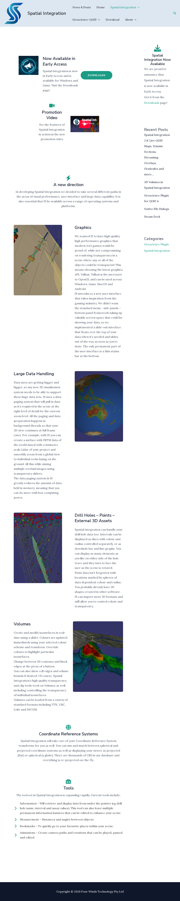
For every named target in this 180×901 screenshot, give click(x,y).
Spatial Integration (46, 13)
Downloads (96, 75)
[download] (157, 48)
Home (101, 7)
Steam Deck (152, 216)
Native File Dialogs (156, 209)
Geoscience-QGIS (84, 19)
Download (112, 19)
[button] (138, 7)
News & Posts (81, 7)
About (129, 19)
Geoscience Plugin (156, 244)
